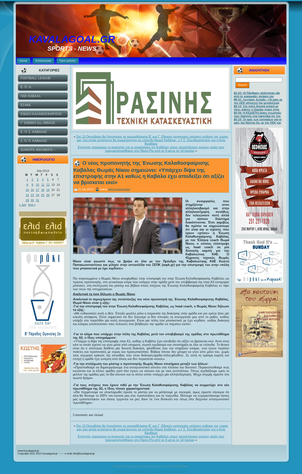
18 (42, 190)
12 (48, 184)
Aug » (32, 204)
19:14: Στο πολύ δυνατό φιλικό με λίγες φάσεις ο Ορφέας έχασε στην (256, 108)
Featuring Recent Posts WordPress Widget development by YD (151, 471)
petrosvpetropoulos (119, 189)
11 (42, 184)
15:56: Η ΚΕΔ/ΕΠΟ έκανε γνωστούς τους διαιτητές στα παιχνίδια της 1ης (257, 114)
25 (42, 195)
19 (48, 190)
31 (37, 200)
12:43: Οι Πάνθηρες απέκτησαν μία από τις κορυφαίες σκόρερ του (257, 94)
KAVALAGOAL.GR (72, 39)
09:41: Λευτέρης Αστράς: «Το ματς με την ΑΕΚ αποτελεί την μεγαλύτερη (258, 101)
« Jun (22, 204)
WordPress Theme (155, 466)
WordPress (133, 466)
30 (32, 200)
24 (37, 195)
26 (48, 195)
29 (27, 200)
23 (32, 195)
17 (37, 190)
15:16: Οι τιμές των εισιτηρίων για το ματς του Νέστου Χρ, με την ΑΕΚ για (257, 121)
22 (27, 195)
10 (37, 184)
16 (32, 190)
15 (27, 190)
